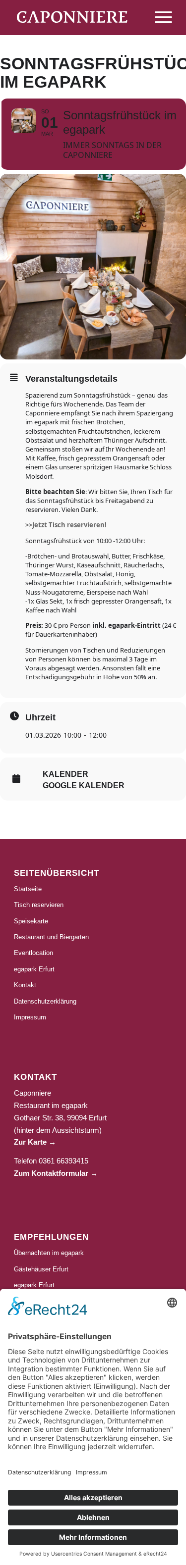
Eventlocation (33, 953)
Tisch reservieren (38, 905)
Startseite (28, 889)
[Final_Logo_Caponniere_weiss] (77, 17)
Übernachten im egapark (49, 1253)
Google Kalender (83, 785)
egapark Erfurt (34, 969)
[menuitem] (158, 26)
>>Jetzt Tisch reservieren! (66, 524)
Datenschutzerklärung (45, 1001)
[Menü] (158, 26)
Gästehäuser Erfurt (41, 1269)
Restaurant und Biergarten (51, 937)
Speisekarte (31, 921)
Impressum (30, 1017)
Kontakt (25, 985)
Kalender (65, 774)
